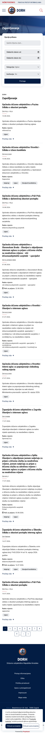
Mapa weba (22, 698)
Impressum (22, 693)
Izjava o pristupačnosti (22, 688)
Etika (22, 678)
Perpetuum (26, 731)
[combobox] (22, 67)
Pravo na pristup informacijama (29, 2)
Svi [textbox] (16, 74)
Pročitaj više (7, 139)
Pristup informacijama (22, 674)
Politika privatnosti (22, 683)
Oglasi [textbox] (17, 67)
